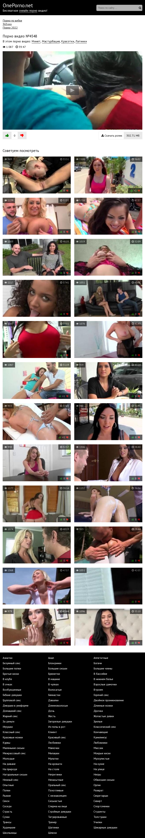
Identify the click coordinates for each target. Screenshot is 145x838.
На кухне (99, 764)
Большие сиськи (57, 668)
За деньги (8, 721)
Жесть (52, 716)
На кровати (55, 764)
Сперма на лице (57, 806)
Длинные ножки (103, 705)
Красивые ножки (13, 737)
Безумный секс (11, 663)
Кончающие (101, 732)
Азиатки (7, 658)
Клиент (52, 732)
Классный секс (11, 732)
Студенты (99, 811)
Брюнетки (54, 673)
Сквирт (98, 801)
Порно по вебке (12, 20)
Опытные (8, 785)
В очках (7, 684)
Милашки (53, 753)
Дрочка (98, 711)
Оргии (97, 785)
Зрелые (98, 721)
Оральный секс (57, 785)
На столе (53, 769)
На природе (10, 769)
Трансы (7, 822)
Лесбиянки (54, 742)
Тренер (52, 822)
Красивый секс (57, 737)
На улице (99, 769)
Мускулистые (101, 758)
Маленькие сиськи (13, 748)
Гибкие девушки (12, 695)
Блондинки (54, 663)
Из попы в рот (56, 726)
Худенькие (9, 827)
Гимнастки (54, 695)
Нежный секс (10, 779)
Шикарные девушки (105, 827)
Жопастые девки (104, 716)
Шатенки (53, 827)
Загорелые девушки (60, 721)
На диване (9, 764)
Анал (51, 658)
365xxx (7, 24)
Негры (97, 774)
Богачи (98, 663)
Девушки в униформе (15, 705)
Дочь (51, 711)
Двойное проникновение (109, 700)
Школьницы (10, 832)
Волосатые (55, 689)
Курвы (6, 742)
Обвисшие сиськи (104, 779)
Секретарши (101, 795)
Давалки (53, 700)
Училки (98, 822)
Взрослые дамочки (105, 684)
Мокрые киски (102, 753)
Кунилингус (100, 737)
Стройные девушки (59, 811)
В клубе (7, 679)
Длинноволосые (58, 705)
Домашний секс (12, 711)
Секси (6, 801)
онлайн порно (28, 11)
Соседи (7, 806)
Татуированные (57, 817)
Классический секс (105, 726)
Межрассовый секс (14, 753)
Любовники (100, 742)
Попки (6, 790)
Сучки (6, 817)
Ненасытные (55, 779)
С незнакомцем (57, 795)
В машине (54, 679)
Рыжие (7, 795)
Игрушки (8, 726)
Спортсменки (101, 806)
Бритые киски (11, 673)
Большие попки (12, 668)
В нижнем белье (103, 679)
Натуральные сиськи (15, 774)
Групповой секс (12, 700)
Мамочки (53, 748)
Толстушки (100, 817)
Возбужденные (12, 689)
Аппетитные (101, 658)
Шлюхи (52, 832)
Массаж (98, 748)
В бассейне (100, 673)
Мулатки (53, 758)
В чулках (53, 684)
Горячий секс (101, 695)
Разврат (98, 790)
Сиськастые (55, 801)
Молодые (8, 758)
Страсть (7, 811)
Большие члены (103, 668)
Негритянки (55, 774)
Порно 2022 (10, 27)
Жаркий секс (10, 716)
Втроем (98, 689)
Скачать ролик (122, 135)
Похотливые (55, 790)
